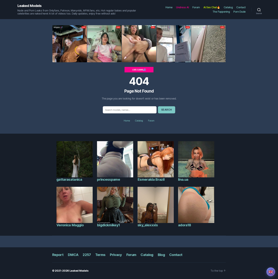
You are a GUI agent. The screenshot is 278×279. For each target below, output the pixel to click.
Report (57, 255)
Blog (161, 255)
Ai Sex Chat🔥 (211, 7)
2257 (87, 255)
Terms (100, 255)
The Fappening (221, 11)
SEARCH (166, 109)
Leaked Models (29, 6)
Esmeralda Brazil (151, 179)
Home (168, 7)
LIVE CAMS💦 (139, 69)
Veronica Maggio (70, 225)
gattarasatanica (69, 179)
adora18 (184, 225)
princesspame (108, 179)
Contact (241, 7)
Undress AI (182, 7)
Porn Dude (239, 11)
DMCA (73, 255)
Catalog (228, 7)
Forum (196, 7)
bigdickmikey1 (108, 225)
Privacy (116, 255)
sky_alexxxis (148, 225)
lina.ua (183, 179)
